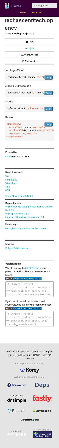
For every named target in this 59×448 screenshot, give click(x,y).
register (36, 12)
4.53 (7, 190)
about (9, 351)
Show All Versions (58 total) (19, 196)
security (27, 355)
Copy (48, 77)
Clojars (16, 6)
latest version (32, 268)
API (49, 355)
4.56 (7, 186)
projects (25, 351)
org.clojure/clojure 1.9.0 (17, 213)
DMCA (36, 355)
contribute (36, 351)
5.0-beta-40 (11, 179)
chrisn (8, 156)
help (44, 355)
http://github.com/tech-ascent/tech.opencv (26, 228)
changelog (47, 351)
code (19, 355)
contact (11, 355)
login (23, 12)
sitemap (29, 358)
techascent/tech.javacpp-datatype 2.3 (24, 217)
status (16, 351)
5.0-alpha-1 (11, 183)
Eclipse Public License (16, 248)
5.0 (6, 176)
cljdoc (31, 48)
